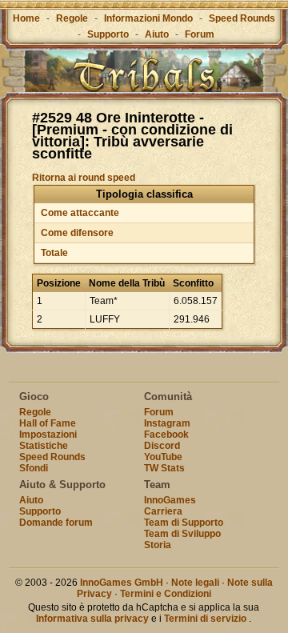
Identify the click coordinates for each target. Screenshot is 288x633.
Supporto (108, 34)
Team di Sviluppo (182, 533)
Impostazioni (48, 434)
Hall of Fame (47, 423)
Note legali (195, 582)
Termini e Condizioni (165, 593)
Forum (199, 34)
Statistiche (43, 445)
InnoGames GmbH (121, 582)
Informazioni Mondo (148, 18)
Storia (157, 545)
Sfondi (33, 468)
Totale (54, 252)
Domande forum (56, 522)
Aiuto (157, 34)
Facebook (166, 434)
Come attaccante (80, 212)
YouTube (163, 457)
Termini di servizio (205, 618)
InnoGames (170, 500)
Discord (162, 445)
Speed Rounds (242, 18)
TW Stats (164, 468)
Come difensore (77, 232)
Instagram (167, 423)
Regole (72, 18)
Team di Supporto (183, 522)
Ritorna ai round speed (83, 177)
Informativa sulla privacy (92, 618)
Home (26, 18)
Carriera (163, 511)
